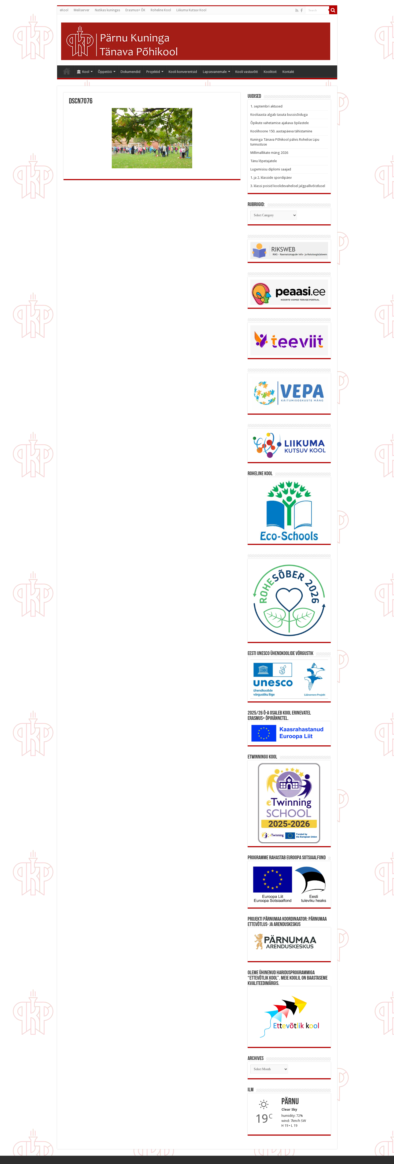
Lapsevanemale (215, 72)
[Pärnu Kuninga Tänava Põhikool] (195, 41)
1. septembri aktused (266, 106)
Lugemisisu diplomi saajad (270, 169)
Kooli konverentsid (183, 72)
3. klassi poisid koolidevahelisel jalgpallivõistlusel (287, 186)
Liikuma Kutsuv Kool (191, 10)
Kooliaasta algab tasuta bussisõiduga (279, 115)
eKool (64, 10)
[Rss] (297, 10)
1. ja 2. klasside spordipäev (271, 178)
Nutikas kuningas (107, 10)
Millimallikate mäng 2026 (269, 153)
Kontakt (288, 72)
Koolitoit (270, 72)
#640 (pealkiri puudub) (67, 71)
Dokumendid (130, 72)
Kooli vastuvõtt (246, 72)
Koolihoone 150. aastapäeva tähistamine (281, 131)
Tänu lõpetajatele (263, 161)
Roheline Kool (161, 10)
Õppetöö (105, 72)
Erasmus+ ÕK (135, 10)
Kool (85, 72)
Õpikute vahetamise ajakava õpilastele (279, 123)
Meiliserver (82, 10)
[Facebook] (301, 10)
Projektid (153, 72)
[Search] (333, 10)
